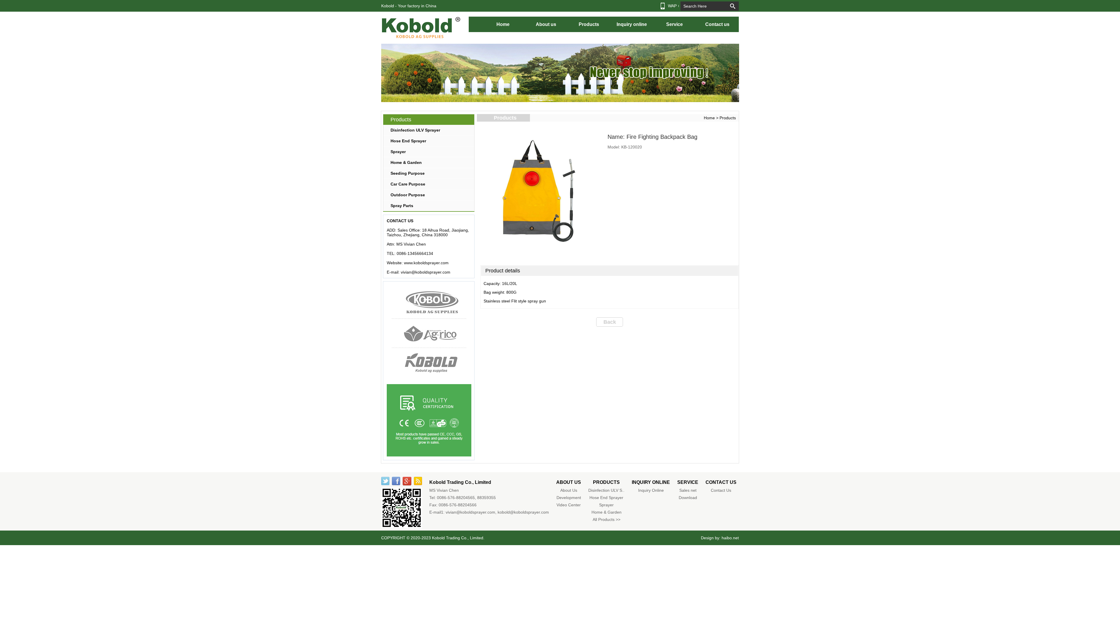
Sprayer (398, 151)
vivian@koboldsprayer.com (425, 272)
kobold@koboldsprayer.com (523, 512)
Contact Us (721, 490)
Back (609, 322)
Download (688, 497)
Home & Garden (406, 162)
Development (568, 497)
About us (546, 24)
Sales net (687, 490)
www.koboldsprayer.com (426, 262)
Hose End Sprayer (408, 141)
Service (674, 24)
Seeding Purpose (408, 173)
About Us (568, 490)
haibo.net (730, 538)
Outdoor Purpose (408, 194)
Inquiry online (632, 24)
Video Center (568, 505)
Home (503, 24)
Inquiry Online (651, 490)
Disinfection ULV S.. (606, 490)
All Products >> (606, 519)
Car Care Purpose (408, 184)
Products (589, 24)
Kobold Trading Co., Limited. (458, 538)
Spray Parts (402, 205)
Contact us (717, 24)
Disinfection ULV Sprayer (415, 130)
